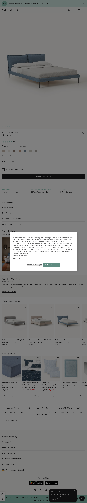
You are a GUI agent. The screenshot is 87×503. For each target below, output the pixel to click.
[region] (43, 251)
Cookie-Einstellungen (34, 265)
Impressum (16, 258)
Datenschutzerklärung (20, 255)
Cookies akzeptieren (52, 265)
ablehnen (31, 251)
